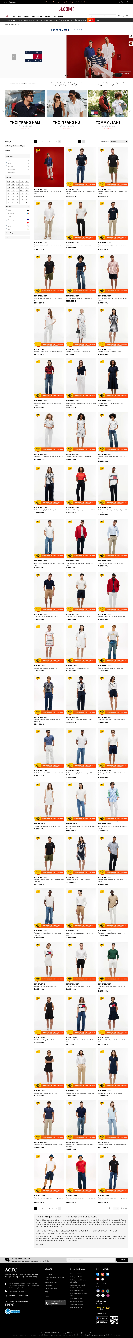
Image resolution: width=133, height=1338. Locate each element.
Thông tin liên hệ (75, 1274)
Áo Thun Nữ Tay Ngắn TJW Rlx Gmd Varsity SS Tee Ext (81, 827)
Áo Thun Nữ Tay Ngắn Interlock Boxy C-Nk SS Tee (112, 457)
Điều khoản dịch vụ (76, 1307)
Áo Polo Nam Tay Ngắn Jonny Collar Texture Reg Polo (48, 934)
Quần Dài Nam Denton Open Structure (110, 563)
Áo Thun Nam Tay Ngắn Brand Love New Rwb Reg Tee (80, 192)
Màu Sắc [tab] (8, 206)
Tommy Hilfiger (15, 24)
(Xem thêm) (33, 1277)
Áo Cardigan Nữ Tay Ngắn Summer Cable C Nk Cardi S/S (81, 404)
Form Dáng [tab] (9, 233)
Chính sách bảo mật (76, 1304)
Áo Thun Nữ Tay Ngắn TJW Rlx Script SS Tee (48, 351)
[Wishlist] (123, 16)
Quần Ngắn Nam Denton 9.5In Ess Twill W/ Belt (111, 774)
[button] (119, 16)
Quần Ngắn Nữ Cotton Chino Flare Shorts (111, 719)
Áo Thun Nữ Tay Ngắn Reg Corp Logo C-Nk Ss (81, 510)
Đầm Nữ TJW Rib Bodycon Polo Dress (46, 668)
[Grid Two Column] (83, 141)
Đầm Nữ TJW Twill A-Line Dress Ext (77, 668)
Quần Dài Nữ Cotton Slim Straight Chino (79, 719)
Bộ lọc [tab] (8, 141)
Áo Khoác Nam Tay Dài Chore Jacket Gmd (111, 616)
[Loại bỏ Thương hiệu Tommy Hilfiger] (6, 145)
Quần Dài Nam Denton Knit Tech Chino (78, 245)
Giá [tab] (7, 237)
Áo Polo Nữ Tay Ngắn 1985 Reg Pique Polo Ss (48, 456)
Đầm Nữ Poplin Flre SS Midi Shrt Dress (110, 403)
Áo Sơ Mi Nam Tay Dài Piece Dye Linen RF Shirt (47, 192)
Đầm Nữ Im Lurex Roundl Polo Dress (109, 351)
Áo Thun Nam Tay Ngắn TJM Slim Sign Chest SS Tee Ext (48, 1199)
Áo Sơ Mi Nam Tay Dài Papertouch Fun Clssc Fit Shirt (112, 827)
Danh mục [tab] (9, 156)
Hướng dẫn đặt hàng (76, 1277)
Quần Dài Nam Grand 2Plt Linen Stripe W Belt (48, 773)
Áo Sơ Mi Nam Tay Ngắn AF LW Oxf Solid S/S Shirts (112, 880)
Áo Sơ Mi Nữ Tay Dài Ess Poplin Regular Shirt (80, 1093)
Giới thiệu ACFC (50, 1274)
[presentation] (14, 57)
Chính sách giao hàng (77, 1290)
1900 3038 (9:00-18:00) (18, 1295)
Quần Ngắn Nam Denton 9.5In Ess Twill (46, 616)
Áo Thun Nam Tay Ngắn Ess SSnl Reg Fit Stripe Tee (47, 720)
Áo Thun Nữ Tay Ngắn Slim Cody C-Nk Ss (79, 298)
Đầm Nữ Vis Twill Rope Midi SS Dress (78, 351)
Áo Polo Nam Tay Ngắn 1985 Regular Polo (111, 933)
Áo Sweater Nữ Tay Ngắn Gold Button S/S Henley (47, 404)
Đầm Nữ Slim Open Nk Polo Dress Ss (78, 879)
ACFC (6, 24)
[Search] (91, 16)
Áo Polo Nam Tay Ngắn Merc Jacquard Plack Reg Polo (80, 774)
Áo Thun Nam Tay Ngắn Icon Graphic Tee (111, 668)
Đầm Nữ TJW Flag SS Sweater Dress (45, 986)
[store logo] (66, 9)
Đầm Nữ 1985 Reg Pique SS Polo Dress (78, 456)
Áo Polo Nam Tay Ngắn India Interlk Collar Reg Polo (49, 564)
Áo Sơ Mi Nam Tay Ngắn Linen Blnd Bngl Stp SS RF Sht (112, 299)
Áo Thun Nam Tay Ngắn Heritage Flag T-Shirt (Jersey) (112, 511)
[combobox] (102, 16)
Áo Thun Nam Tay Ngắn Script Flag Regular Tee (112, 246)
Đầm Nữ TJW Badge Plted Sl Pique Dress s (48, 826)
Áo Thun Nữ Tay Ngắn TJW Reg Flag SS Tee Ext (80, 1040)
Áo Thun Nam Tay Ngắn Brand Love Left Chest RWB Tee (49, 880)
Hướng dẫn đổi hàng (76, 1301)
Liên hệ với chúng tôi (51, 1288)
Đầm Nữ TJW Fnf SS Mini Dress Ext (45, 1093)
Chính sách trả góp (76, 1298)
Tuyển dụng (48, 1285)
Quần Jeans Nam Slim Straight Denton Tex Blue (79, 564)
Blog (46, 1292)
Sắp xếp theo (104, 141)
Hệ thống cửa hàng (11, 2)
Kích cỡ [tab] (8, 177)
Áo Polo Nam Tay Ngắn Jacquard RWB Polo (48, 1144)
